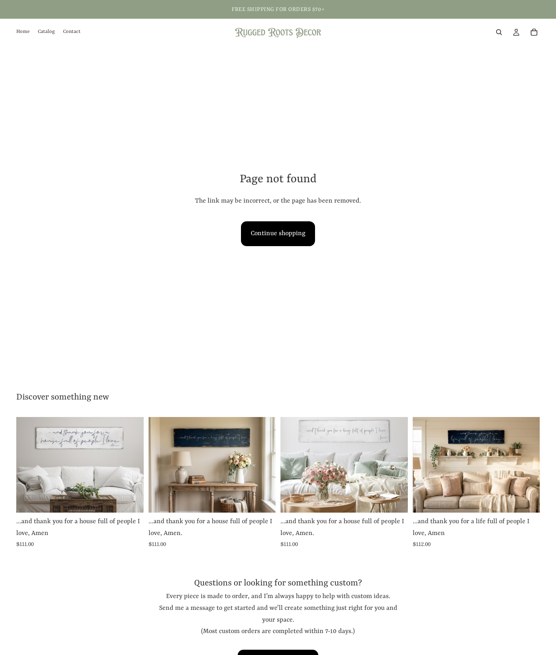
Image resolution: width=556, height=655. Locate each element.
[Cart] (534, 32)
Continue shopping (278, 233)
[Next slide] (395, 465)
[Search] (499, 32)
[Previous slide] (292, 465)
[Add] (131, 500)
